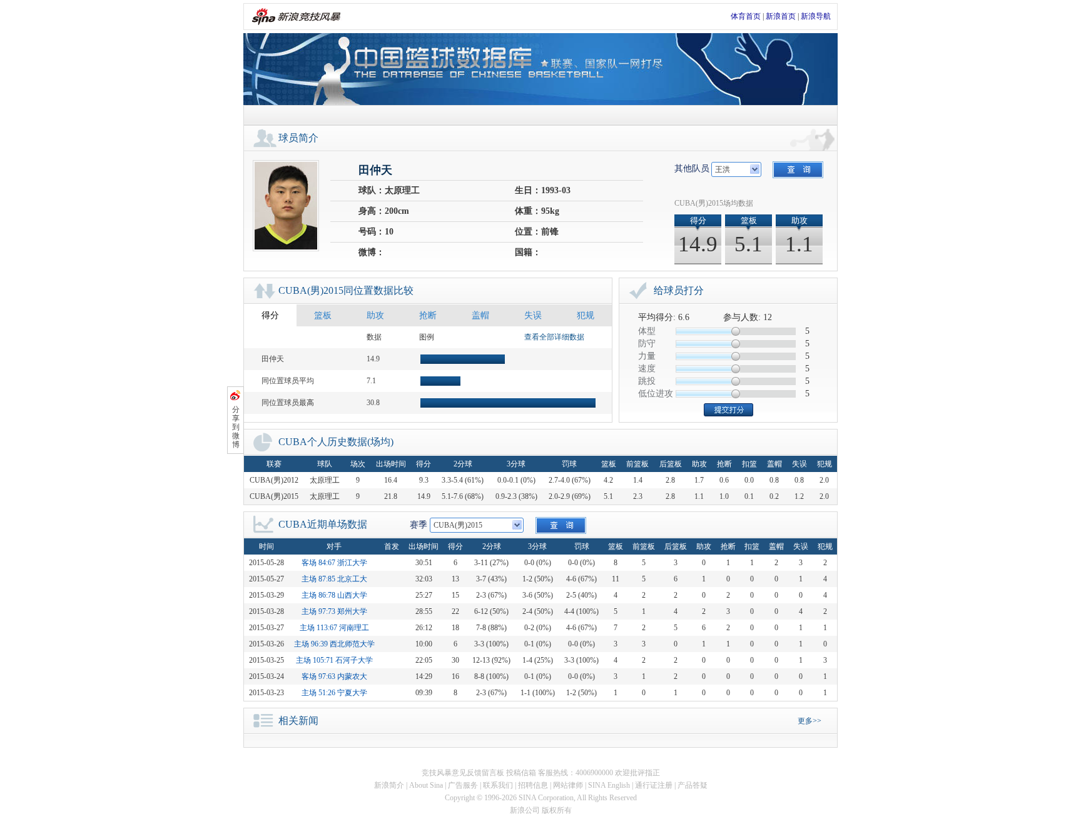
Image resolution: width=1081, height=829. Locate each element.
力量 (647, 356)
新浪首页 (781, 16)
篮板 (323, 315)
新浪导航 (816, 16)
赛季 (418, 525)
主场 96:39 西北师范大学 (334, 644)
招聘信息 (533, 785)
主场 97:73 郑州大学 (334, 611)
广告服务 (463, 785)
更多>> (809, 720)
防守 (647, 343)
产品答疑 (693, 785)
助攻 (375, 315)
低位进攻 (655, 393)
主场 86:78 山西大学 (334, 595)
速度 (647, 368)
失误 (533, 315)
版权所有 (557, 810)
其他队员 (691, 168)
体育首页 (746, 16)
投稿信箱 (521, 772)
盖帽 (480, 315)
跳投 (647, 381)
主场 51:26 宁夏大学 (334, 692)
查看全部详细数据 (554, 337)
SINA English (609, 785)
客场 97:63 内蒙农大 (334, 676)
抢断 (428, 315)
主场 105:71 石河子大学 (334, 660)
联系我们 (498, 785)
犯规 (585, 315)
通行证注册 (653, 785)
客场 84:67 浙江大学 (334, 562)
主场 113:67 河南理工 (334, 627)
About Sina (426, 785)
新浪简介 (389, 785)
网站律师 (568, 785)
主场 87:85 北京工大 (334, 579)
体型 (647, 331)
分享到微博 (236, 427)
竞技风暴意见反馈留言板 (463, 772)
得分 (270, 315)
